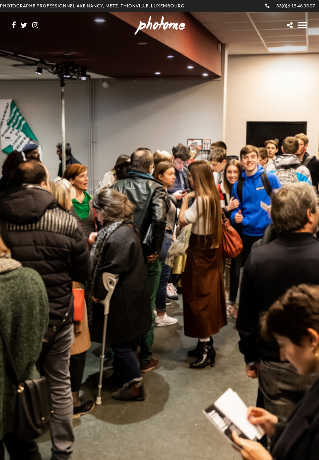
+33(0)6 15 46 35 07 (294, 6)
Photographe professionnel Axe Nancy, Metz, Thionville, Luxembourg (92, 5)
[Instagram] (35, 25)
